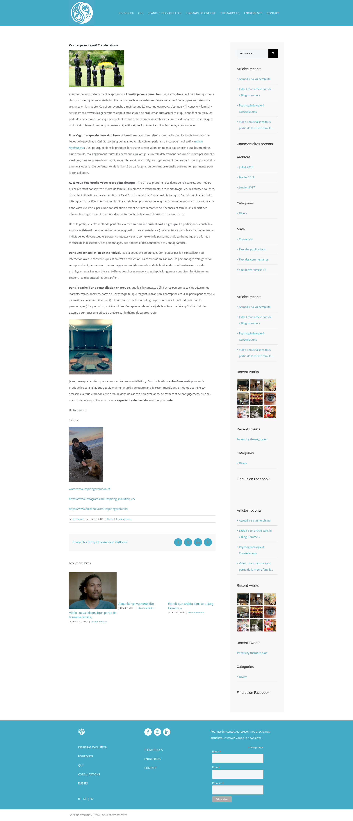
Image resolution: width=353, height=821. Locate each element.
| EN (90, 799)
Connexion (246, 239)
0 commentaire (124, 519)
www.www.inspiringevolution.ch (89, 489)
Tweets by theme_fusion (252, 439)
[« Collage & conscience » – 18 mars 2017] (243, 411)
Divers (109, 519)
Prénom (218, 783)
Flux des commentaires (253, 259)
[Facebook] (148, 732)
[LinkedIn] (166, 732)
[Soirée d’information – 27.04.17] (256, 385)
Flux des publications (252, 249)
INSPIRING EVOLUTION (92, 747)
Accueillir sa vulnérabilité (86, 604)
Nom (216, 767)
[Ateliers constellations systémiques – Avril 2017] (243, 385)
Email (216, 751)
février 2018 (247, 177)
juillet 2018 (246, 167)
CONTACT (150, 768)
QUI (80, 765)
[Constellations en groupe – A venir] (256, 398)
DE (85, 799)
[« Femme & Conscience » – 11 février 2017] (270, 398)
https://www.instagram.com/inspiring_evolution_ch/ (102, 499)
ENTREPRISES (152, 759)
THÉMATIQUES (153, 750)
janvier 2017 (247, 187)
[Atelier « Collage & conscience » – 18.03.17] (270, 385)
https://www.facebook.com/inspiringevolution (98, 509)
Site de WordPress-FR (252, 270)
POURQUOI (85, 756)
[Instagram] (157, 732)
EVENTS (83, 783)
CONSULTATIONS (89, 774)
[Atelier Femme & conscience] (243, 398)
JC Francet (78, 519)
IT (79, 799)
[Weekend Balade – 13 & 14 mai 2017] (256, 411)
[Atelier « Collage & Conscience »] (270, 411)
